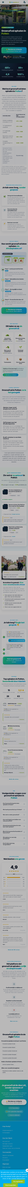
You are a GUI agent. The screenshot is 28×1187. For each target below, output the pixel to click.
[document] (14, 593)
